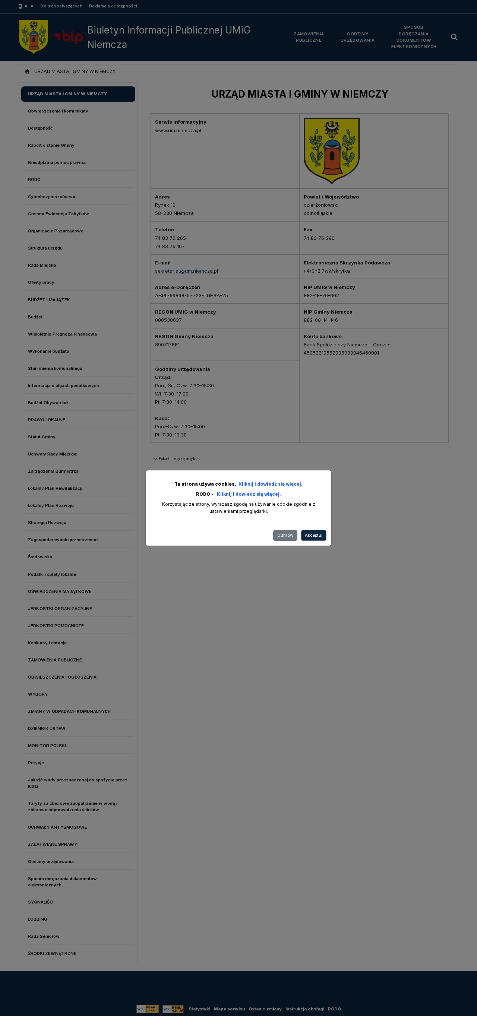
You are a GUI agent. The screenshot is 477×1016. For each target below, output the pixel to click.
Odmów (285, 535)
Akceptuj (313, 535)
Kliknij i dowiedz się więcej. (270, 484)
